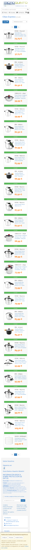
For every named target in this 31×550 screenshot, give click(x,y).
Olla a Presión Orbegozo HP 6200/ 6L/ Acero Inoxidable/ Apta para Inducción (21, 238)
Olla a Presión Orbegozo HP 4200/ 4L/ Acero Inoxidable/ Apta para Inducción (21, 97)
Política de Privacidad (19, 496)
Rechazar (11, 537)
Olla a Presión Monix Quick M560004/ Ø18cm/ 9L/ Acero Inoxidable (20, 425)
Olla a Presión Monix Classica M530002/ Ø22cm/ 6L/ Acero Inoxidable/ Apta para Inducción (20, 254)
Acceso (12, 12)
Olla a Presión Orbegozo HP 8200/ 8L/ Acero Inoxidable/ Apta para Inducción (21, 269)
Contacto (21, 12)
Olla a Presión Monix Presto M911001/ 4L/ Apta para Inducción (20, 143)
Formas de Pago (21, 508)
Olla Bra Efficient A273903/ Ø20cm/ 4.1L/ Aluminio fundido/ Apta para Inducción (20, 67)
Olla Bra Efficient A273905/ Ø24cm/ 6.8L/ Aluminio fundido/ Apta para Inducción (20, 176)
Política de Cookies (22, 506)
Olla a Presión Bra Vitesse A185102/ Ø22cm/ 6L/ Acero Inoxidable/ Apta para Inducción (20, 222)
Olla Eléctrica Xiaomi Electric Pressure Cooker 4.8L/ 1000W (21, 440)
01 (15, 27)
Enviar (23, 500)
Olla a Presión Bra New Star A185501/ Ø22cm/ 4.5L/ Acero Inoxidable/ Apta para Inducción (21, 378)
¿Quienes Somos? (21, 510)
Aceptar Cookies (19, 537)
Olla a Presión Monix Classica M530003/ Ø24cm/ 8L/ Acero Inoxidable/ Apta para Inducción (20, 300)
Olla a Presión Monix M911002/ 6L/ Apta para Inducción (20, 190)
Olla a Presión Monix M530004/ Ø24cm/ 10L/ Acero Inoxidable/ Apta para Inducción (20, 347)
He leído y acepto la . (14, 496)
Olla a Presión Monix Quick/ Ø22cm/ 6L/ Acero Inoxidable (20, 159)
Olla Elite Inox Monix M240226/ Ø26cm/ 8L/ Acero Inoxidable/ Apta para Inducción (20, 50)
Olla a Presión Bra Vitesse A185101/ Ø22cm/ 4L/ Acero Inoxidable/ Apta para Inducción (20, 129)
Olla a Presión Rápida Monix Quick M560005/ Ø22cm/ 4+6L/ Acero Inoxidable (21, 362)
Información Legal (21, 505)
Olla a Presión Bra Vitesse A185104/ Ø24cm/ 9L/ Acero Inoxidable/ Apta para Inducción (20, 316)
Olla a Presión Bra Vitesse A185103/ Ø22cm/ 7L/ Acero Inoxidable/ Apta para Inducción (20, 285)
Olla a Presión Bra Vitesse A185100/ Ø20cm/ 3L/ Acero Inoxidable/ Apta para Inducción (20, 82)
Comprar (15, 43)
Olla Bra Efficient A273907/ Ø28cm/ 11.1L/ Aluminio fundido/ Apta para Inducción (20, 332)
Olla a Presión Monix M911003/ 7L (20, 205)
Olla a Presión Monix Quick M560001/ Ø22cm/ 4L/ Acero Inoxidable (20, 113)
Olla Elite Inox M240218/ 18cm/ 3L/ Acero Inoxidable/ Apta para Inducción (20, 35)
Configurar (4, 537)
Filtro (5, 22)
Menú (5, 12)
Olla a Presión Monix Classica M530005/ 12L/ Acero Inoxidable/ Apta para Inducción (20, 393)
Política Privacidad (7, 506)
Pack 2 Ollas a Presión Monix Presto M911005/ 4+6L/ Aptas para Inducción (21, 409)
